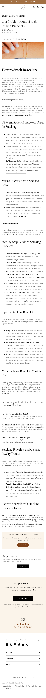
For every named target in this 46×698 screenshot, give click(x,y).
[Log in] (38, 7)
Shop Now (23, 545)
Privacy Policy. (26, 607)
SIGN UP (23, 566)
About (9, 652)
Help (8, 664)
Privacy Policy (20, 686)
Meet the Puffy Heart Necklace (23, 2)
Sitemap (9, 689)
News (9, 39)
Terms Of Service (34, 686)
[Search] (34, 7)
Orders (9, 658)
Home (4, 39)
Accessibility (6, 686)
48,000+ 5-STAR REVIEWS (23, 627)
